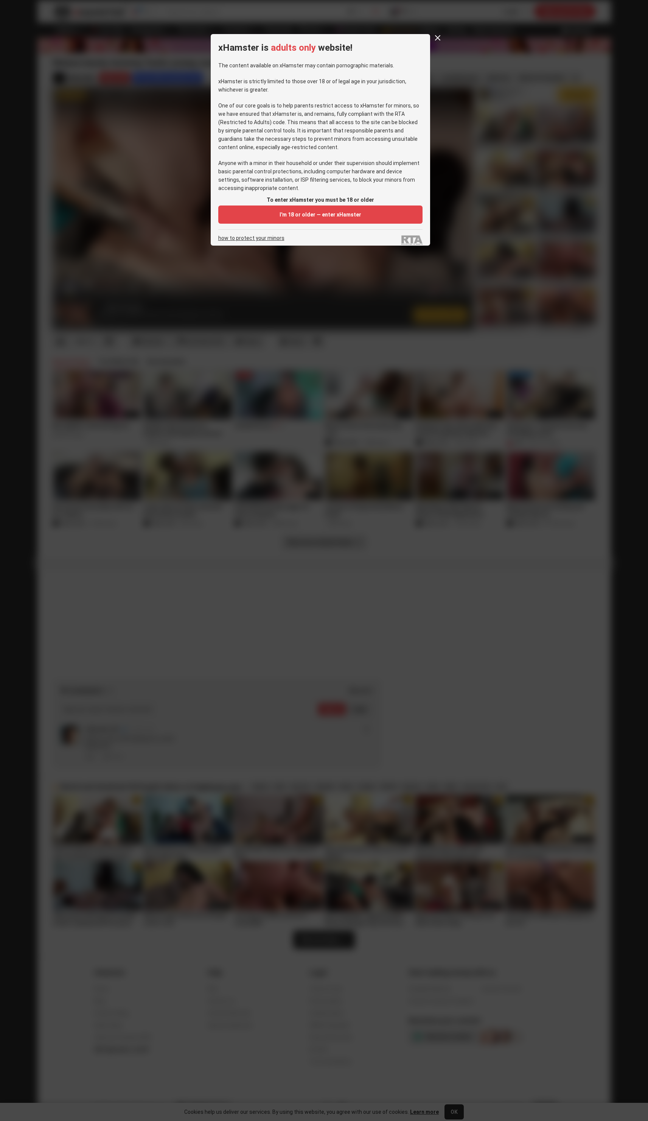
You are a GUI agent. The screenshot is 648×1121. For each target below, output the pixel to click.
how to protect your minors (251, 238)
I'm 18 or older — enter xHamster (320, 215)
